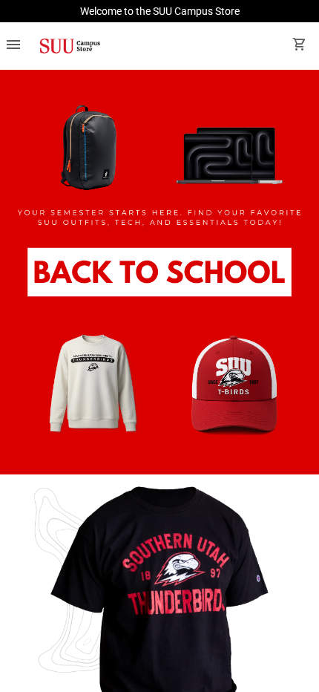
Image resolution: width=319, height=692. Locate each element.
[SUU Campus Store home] (70, 46)
